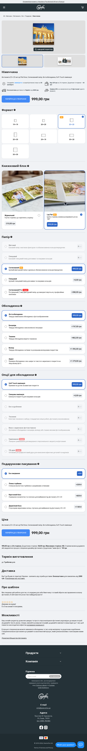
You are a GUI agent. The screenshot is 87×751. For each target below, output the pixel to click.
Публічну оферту (41, 685)
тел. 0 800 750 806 (43, 721)
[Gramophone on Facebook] (41, 727)
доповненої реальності (35, 625)
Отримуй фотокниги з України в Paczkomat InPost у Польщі (43, 2)
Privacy (50, 748)
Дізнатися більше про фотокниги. (14, 638)
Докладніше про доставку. (15, 578)
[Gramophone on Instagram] (46, 727)
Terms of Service (39, 748)
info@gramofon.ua (43, 708)
